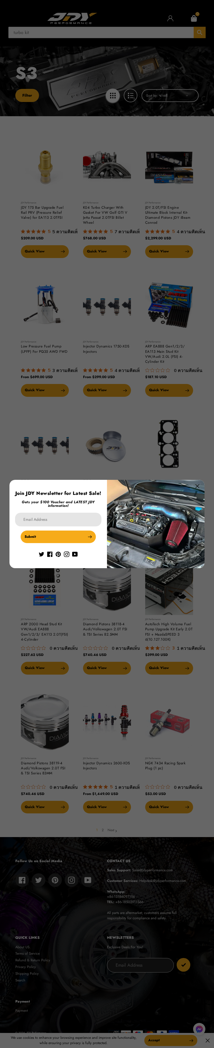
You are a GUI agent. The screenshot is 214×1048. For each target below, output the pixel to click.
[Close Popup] (197, 486)
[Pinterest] (58, 553)
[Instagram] (66, 553)
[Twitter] (41, 553)
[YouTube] (75, 553)
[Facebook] (50, 553)
